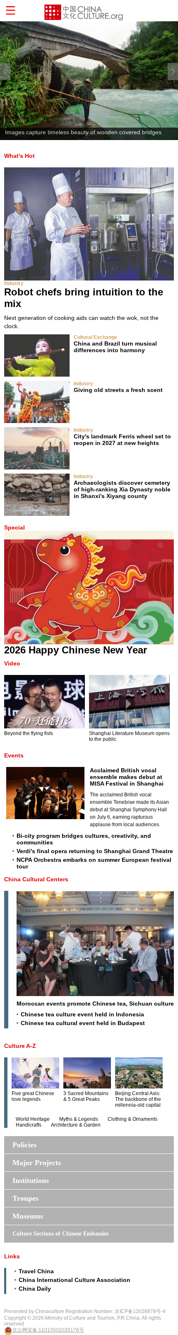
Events (14, 755)
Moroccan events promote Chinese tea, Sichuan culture (95, 1003)
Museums (27, 1216)
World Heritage (33, 1119)
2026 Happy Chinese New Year (75, 649)
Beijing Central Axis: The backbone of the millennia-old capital (138, 1099)
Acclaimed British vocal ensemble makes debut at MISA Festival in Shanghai (127, 777)
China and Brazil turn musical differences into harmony (115, 346)
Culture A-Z (20, 1045)
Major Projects (36, 1162)
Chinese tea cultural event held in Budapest (83, 1023)
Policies (24, 1145)
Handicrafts (28, 1125)
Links (12, 1256)
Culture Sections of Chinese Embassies (60, 1234)
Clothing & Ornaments (132, 1119)
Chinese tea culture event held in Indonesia (82, 1014)
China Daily (35, 1288)
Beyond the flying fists (28, 733)
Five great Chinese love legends (33, 1096)
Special (14, 527)
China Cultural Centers (36, 879)
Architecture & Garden (76, 1125)
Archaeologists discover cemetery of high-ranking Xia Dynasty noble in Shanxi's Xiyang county (122, 489)
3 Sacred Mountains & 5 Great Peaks (85, 1096)
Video (12, 663)
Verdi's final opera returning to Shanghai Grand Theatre (95, 851)
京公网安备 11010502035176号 (48, 1330)
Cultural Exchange (95, 337)
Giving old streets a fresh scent (118, 390)
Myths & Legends (78, 1119)
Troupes (25, 1198)
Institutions (30, 1180)
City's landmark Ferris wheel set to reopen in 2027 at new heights (122, 439)
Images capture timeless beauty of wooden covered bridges (83, 132)
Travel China (36, 1271)
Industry (14, 283)
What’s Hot (19, 155)
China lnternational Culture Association (74, 1280)
